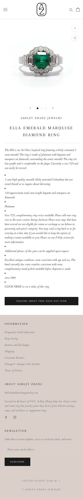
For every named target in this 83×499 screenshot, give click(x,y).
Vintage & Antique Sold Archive (22, 364)
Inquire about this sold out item (41, 301)
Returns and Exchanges (17, 345)
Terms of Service (13, 370)
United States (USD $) (39, 480)
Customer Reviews (15, 358)
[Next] (52, 108)
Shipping (9, 351)
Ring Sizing (11, 338)
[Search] (71, 9)
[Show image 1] (37, 108)
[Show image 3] (46, 108)
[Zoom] (74, 28)
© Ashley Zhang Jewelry (41, 489)
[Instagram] (15, 417)
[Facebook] (6, 417)
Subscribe (17, 462)
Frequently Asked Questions (20, 332)
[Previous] (30, 108)
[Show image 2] (41, 108)
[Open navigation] (5, 9)
